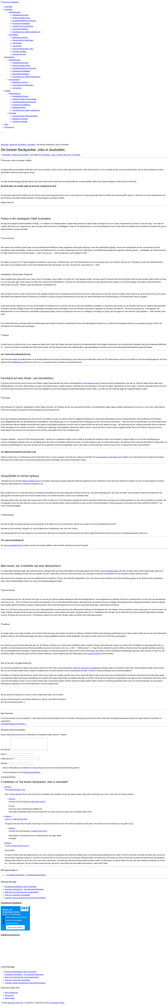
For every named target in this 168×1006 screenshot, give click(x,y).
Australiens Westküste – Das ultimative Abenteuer (25, 875)
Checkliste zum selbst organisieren (26, 110)
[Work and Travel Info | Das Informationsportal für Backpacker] (10, 2)
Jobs (54, 155)
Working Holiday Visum (21, 18)
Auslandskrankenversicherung (24, 21)
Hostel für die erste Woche (22, 26)
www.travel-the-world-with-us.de (108, 457)
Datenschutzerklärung (31, 772)
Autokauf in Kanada (19, 122)
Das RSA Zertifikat (19, 52)
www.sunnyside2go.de (13, 545)
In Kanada (12, 113)
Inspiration (46, 155)
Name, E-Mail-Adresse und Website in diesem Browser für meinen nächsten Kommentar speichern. (41, 768)
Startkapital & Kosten (20, 15)
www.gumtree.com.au (91, 383)
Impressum (9, 995)
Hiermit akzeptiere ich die (21, 772)
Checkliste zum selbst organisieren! (26, 32)
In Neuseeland (14, 80)
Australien (8, 9)
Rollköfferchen (18, 362)
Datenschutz (10, 998)
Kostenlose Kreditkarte (21, 23)
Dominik (77, 155)
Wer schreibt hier (11, 993)
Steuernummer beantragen (22, 40)
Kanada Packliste (19, 107)
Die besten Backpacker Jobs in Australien (21, 887)
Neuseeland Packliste (20, 74)
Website (4, 763)
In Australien (13, 35)
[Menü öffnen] (1, 132)
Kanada (7, 91)
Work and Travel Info (15, 1003)
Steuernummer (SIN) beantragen (25, 116)
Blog (6, 124)
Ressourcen (9, 127)
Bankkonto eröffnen (20, 38)
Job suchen (17, 46)
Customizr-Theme (57, 1003)
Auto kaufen (17, 43)
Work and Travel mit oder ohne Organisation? (22, 892)
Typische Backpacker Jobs (22, 49)
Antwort (8, 787)
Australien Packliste (20, 29)
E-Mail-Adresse (7, 759)
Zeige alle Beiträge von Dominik (14, 724)
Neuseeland (9, 57)
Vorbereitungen (15, 12)
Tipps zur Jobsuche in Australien (85, 668)
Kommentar (5, 750)
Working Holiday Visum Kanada (24, 99)
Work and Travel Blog (18, 145)
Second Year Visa (19, 54)
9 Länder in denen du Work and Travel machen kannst (25, 898)
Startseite (8, 7)
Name (4, 754)
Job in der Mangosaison (110, 571)
